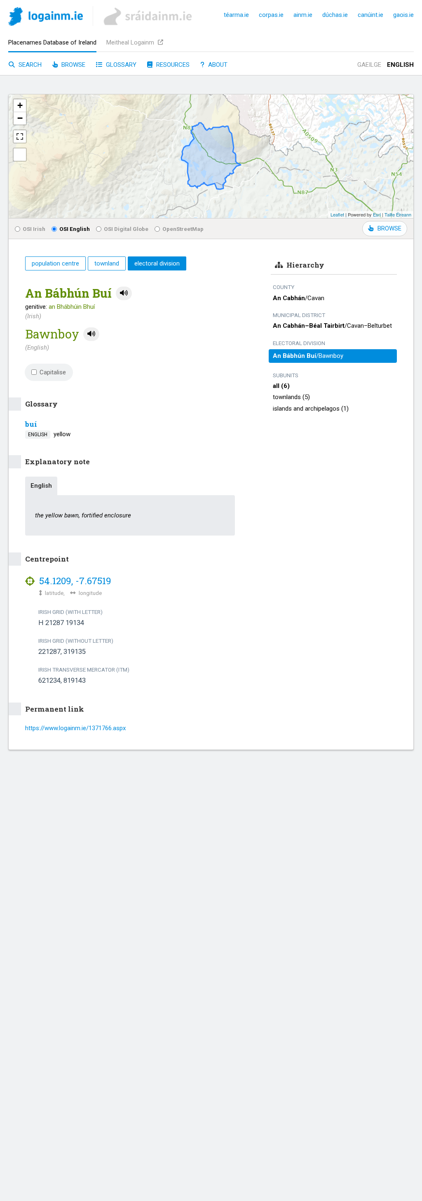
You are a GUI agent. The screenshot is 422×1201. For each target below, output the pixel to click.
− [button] (20, 118)
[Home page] (45, 18)
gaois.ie (403, 15)
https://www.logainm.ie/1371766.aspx (75, 728)
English (400, 64)
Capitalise (53, 372)
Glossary (120, 64)
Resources (172, 64)
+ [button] (20, 105)
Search (29, 64)
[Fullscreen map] (20, 136)
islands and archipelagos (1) (311, 408)
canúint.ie (370, 15)
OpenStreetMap (183, 229)
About (216, 64)
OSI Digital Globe (126, 229)
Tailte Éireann (397, 214)
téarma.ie (236, 15)
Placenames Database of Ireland (52, 42)
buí (31, 424)
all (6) (281, 386)
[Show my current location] (20, 154)
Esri (377, 214)
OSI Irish (34, 229)
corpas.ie (271, 15)
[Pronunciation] (124, 293)
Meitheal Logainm (131, 42)
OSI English (74, 229)
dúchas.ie (335, 15)
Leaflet (337, 214)
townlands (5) (291, 397)
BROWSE (389, 228)
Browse (72, 64)
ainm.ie (302, 15)
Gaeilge (369, 64)
